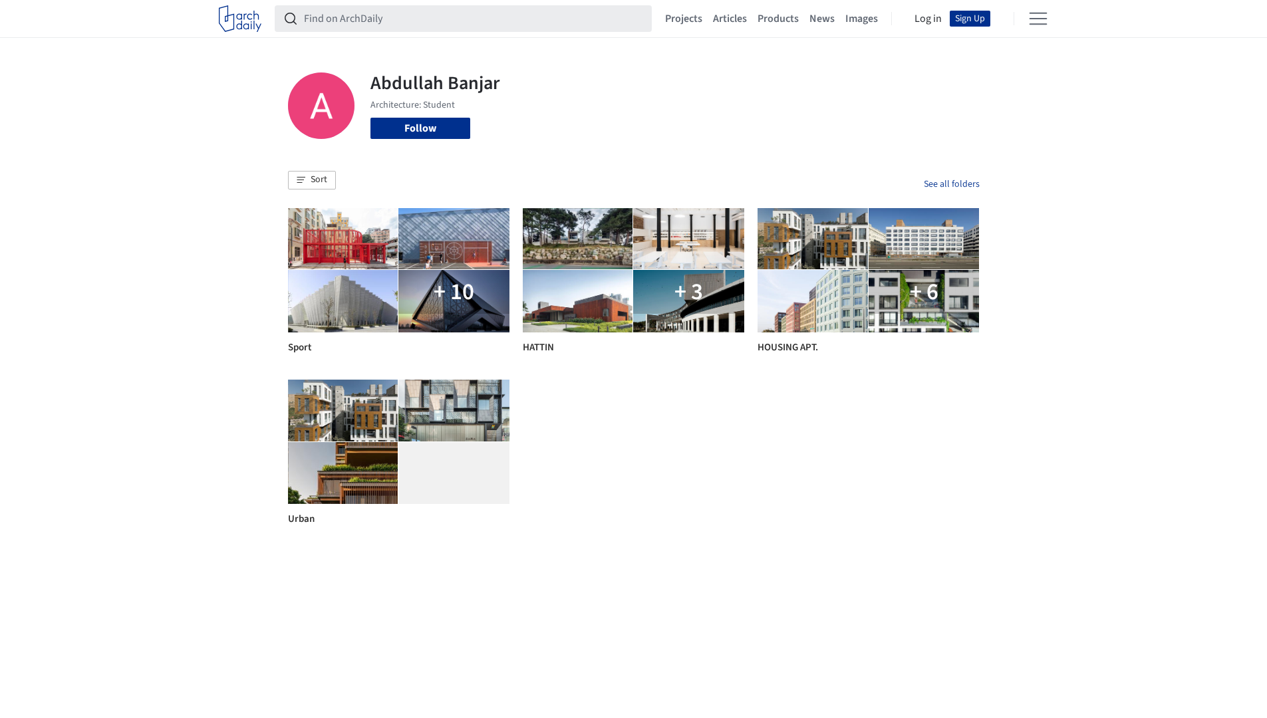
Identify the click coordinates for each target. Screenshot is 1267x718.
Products (778, 18)
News (822, 18)
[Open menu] (1038, 18)
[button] (312, 180)
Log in (928, 18)
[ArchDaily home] (240, 18)
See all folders (952, 184)
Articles (730, 18)
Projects (683, 18)
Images (861, 18)
